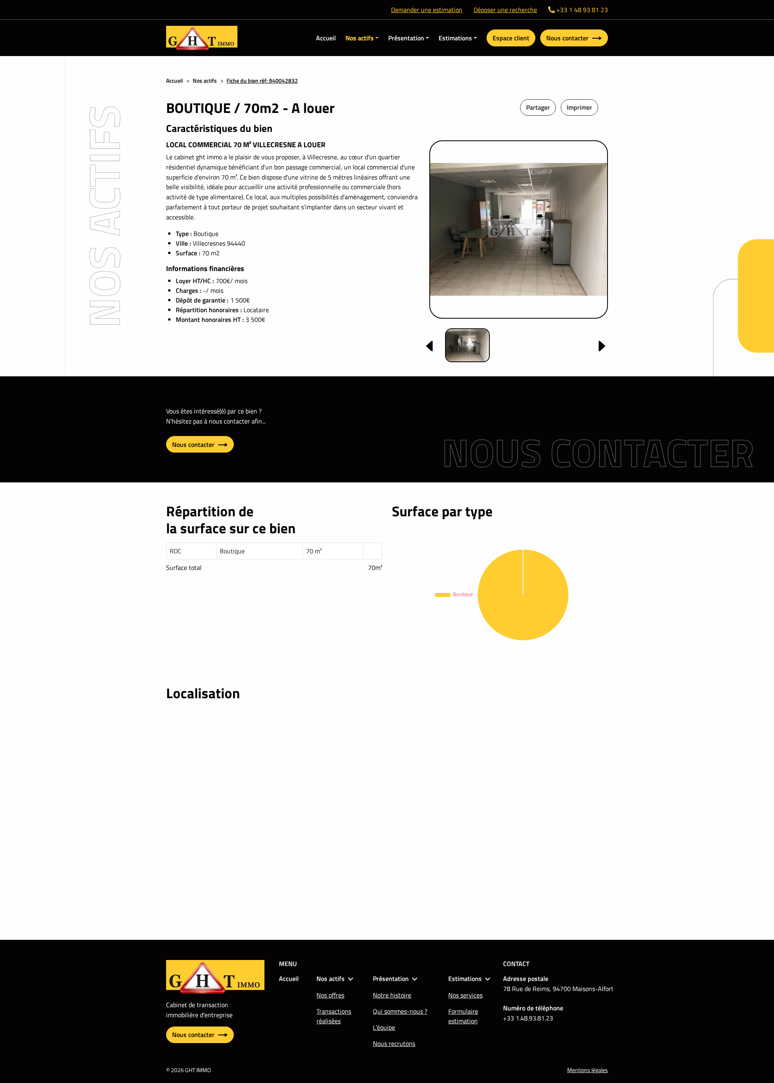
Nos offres (330, 995)
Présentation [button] (406, 38)
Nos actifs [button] (359, 38)
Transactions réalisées (333, 1016)
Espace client (511, 38)
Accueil (326, 38)
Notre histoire (392, 995)
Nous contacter (568, 38)
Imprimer (579, 107)
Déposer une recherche (505, 10)
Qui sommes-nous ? (400, 1011)
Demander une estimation (426, 10)
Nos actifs (205, 80)
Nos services (465, 995)
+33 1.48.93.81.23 (528, 1018)
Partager (538, 107)
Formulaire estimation (463, 1016)
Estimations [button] (455, 38)
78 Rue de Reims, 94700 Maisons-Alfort (558, 988)
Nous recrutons (394, 1043)
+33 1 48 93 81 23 (582, 10)
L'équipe (384, 1027)
